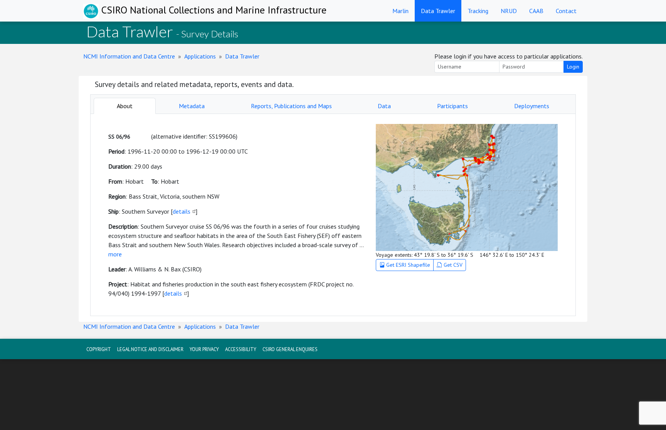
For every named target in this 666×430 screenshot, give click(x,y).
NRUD (509, 11)
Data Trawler (438, 11)
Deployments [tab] (531, 106)
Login (573, 66)
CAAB (536, 11)
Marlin (400, 11)
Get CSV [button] (452, 264)
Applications (200, 56)
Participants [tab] (452, 106)
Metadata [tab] (192, 106)
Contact (566, 11)
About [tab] (125, 106)
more (115, 254)
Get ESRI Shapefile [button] (407, 264)
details (181, 211)
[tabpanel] (333, 215)
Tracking (478, 11)
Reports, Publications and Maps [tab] (291, 106)
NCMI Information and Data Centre (129, 56)
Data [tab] (384, 106)
